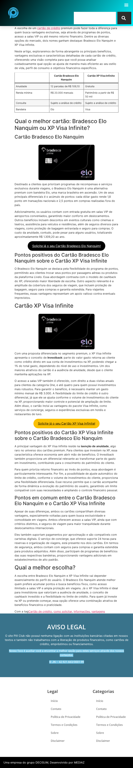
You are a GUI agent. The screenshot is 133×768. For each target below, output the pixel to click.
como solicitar (63, 611)
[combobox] (95, 18)
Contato (56, 709)
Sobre (55, 733)
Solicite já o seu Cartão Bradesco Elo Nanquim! (66, 246)
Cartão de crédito (40, 611)
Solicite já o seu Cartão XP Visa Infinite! (66, 423)
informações (82, 611)
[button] (126, 5)
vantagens (98, 611)
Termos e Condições (64, 725)
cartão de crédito (48, 28)
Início (54, 701)
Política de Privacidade (65, 717)
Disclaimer (58, 741)
